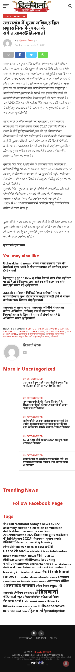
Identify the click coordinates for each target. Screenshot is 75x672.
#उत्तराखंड (63, 577)
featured (12, 601)
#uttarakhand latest (17, 567)
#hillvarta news (40, 564)
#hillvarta (45, 555)
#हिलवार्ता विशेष (50, 597)
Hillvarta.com (12, 606)
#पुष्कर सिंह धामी (25, 336)
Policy (53, 638)
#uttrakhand (40, 567)
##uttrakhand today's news (28, 524)
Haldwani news (34, 601)
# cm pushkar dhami (37, 329)
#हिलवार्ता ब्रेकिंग (31, 597)
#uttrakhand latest (29, 572)
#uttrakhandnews (27, 577)
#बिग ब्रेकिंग (42, 586)
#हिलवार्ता (54, 336)
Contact (41, 638)
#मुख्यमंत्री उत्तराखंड (41, 336)
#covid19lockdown (37, 551)
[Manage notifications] (66, 664)
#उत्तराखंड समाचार (10, 336)
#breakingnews (13, 546)
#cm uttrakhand (55, 331)
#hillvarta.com (13, 560)
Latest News (25, 638)
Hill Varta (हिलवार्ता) (42, 652)
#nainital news (61, 564)
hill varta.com (29, 606)
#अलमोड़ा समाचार (48, 577)
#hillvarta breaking (40, 560)
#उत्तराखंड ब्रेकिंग (58, 581)
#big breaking (43, 542)
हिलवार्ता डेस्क (25, 40)
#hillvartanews (16, 563)
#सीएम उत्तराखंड (24, 592)
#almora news (25, 542)
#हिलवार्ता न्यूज (12, 597)
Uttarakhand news (16, 611)
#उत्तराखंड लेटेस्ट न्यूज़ (55, 334)
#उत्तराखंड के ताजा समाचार (33, 581)
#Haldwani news (24, 556)
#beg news (37, 331)
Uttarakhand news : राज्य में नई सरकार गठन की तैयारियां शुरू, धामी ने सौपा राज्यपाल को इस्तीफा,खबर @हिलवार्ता (35, 267)
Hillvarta (53, 601)
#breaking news (34, 546)
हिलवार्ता (36, 610)
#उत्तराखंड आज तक (11, 581)
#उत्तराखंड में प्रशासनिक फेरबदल (31, 334)
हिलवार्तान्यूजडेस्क (54, 611)
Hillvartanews (51, 605)
